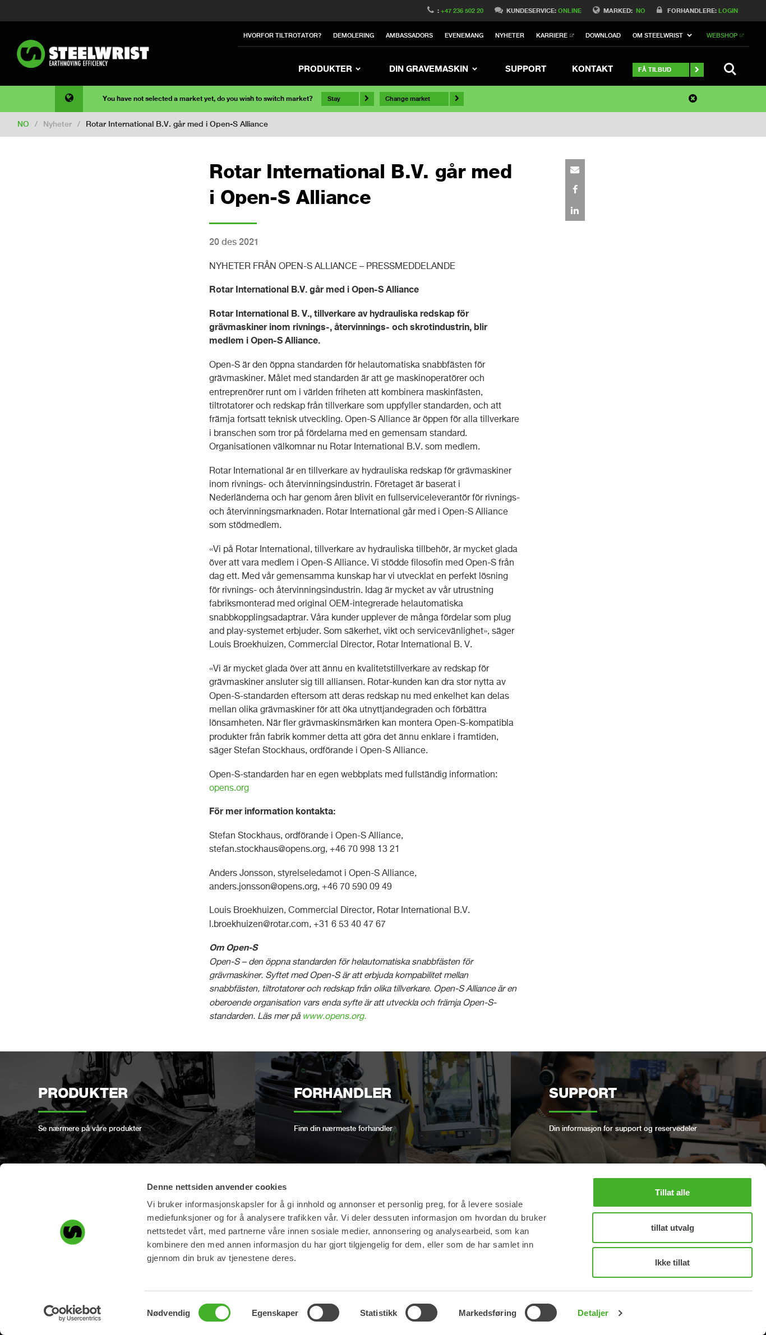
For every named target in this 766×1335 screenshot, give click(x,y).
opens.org (229, 787)
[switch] (323, 1313)
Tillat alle (672, 1192)
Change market (407, 99)
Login (728, 10)
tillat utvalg (672, 1227)
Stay (333, 99)
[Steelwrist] (87, 54)
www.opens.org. (334, 1015)
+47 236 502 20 (462, 10)
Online (570, 10)
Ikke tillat (672, 1262)
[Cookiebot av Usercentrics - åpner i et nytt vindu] (73, 1313)
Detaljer (593, 1313)
